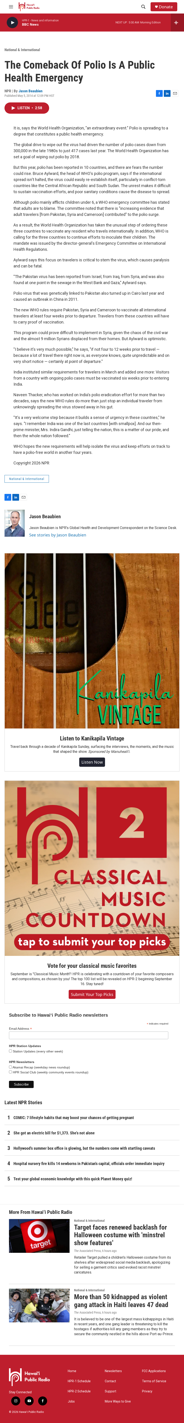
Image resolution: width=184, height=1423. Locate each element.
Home (72, 1371)
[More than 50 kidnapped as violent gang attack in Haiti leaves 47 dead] (39, 1305)
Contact (110, 1381)
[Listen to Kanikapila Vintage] (92, 640)
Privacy (147, 1391)
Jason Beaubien (30, 91)
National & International (22, 50)
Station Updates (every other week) (37, 1051)
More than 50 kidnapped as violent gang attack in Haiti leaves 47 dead (121, 1301)
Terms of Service (154, 1381)
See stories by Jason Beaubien (57, 535)
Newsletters (113, 1371)
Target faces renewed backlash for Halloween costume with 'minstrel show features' (120, 1235)
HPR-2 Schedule (79, 1391)
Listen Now (92, 762)
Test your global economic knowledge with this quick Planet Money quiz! (72, 1178)
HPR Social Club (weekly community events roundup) (50, 1072)
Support (110, 1391)
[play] (12, 22)
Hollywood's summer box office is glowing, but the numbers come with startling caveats (84, 1148)
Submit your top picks (92, 994)
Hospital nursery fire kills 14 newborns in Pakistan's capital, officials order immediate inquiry (88, 1163)
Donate (166, 7)
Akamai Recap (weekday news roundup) (41, 1067)
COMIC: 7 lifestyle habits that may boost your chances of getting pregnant (73, 1117)
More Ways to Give (118, 1401)
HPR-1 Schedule (79, 1381)
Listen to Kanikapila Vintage (92, 738)
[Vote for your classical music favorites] (92, 868)
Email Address (20, 1029)
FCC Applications (154, 1371)
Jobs (71, 1401)
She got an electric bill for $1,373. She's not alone (54, 1133)
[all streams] (177, 23)
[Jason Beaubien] (14, 523)
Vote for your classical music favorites (91, 965)
